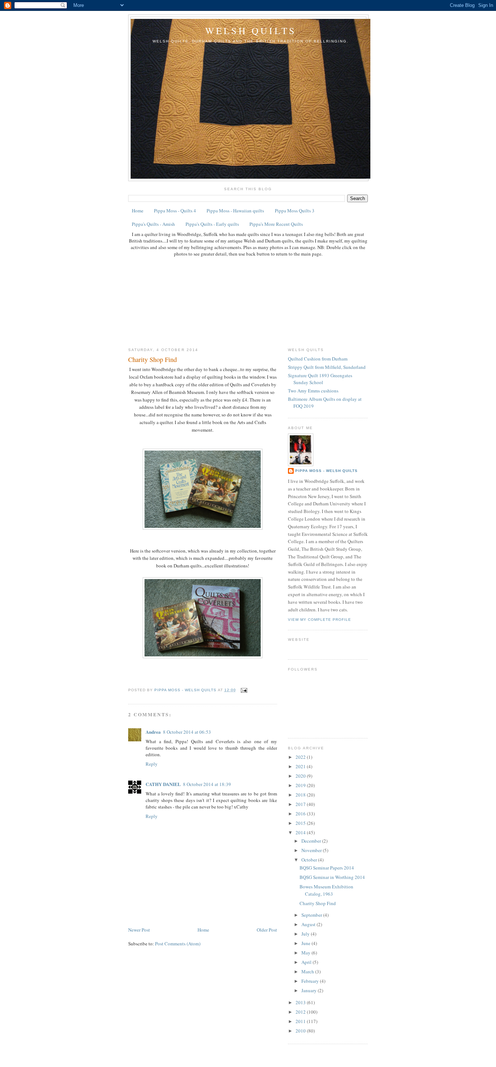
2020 (301, 776)
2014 (301, 832)
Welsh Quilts (250, 30)
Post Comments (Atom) (177, 943)
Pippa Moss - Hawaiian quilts (235, 210)
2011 (301, 1021)
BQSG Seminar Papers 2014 (327, 867)
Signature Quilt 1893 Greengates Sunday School (320, 379)
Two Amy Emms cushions (313, 390)
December (311, 841)
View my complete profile (319, 620)
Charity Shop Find (318, 903)
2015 (301, 823)
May (306, 952)
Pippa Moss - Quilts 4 (175, 210)
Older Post (267, 930)
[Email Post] (243, 690)
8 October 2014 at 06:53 (187, 732)
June (306, 943)
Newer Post (139, 930)
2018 (301, 794)
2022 (301, 757)
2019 (301, 785)
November (312, 850)
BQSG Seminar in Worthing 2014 (332, 877)
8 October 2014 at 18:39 (207, 784)
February (310, 981)
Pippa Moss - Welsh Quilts (326, 471)
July (306, 933)
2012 (301, 1012)
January (309, 990)
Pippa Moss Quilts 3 (294, 210)
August (309, 924)
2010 (301, 1030)
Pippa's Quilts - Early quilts (212, 224)
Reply (152, 764)
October (309, 859)
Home (137, 210)
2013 (301, 1002)
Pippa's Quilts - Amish (153, 224)
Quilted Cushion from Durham (317, 358)
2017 (301, 804)
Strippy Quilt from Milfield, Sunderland (327, 367)
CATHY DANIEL (163, 784)
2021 (301, 766)
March (308, 971)
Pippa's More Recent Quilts (276, 224)
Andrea (153, 731)
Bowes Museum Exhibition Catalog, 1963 (326, 890)
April (307, 962)
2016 (301, 813)
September (312, 915)
